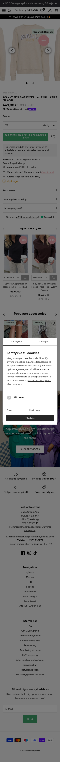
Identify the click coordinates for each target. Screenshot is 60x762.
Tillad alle (30, 418)
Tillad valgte (34, 410)
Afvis (9, 410)
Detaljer (44, 341)
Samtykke (16, 341)
